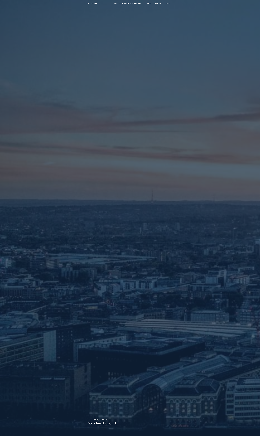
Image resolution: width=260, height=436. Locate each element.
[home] (93, 3)
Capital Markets (124, 3)
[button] (138, 3)
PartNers (149, 3)
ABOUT (116, 3)
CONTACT (167, 3)
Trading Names (158, 3)
